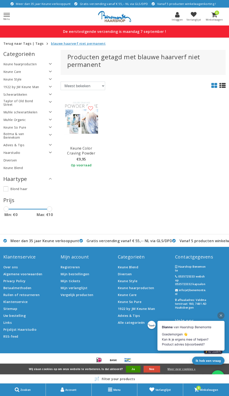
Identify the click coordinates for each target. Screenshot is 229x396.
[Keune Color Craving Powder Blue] (81, 117)
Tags (39, 43)
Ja (133, 369)
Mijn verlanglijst (74, 288)
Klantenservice (15, 302)
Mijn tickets (70, 281)
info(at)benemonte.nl (190, 292)
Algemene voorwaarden (22, 274)
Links (7, 322)
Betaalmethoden (17, 288)
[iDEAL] (100, 362)
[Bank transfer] (115, 362)
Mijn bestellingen (75, 274)
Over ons (10, 267)
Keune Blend (128, 267)
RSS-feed (10, 336)
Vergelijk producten (77, 295)
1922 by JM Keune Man (136, 309)
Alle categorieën (131, 322)
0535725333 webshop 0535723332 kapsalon (190, 280)
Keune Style (127, 281)
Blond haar (18, 189)
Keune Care (127, 295)
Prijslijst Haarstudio (19, 329)
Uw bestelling (14, 315)
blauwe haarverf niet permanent (78, 43)
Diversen (125, 274)
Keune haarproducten (136, 288)
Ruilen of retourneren (21, 295)
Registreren (70, 267)
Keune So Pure (129, 302)
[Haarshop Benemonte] (114, 16)
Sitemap (10, 309)
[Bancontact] (129, 362)
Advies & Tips (129, 315)
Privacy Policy (14, 281)
